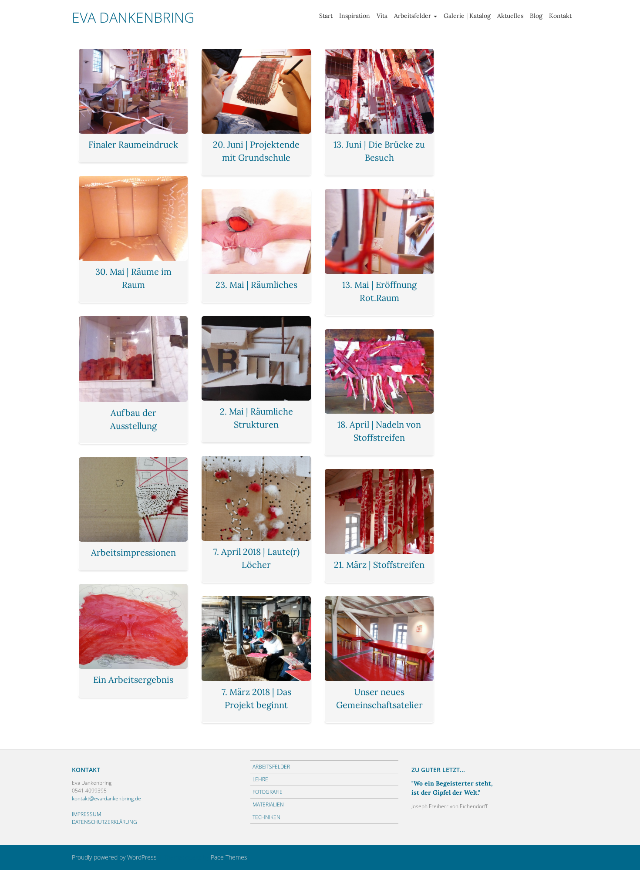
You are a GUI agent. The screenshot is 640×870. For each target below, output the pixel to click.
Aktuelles (510, 16)
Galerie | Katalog (467, 16)
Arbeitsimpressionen (133, 552)
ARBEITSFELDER (271, 766)
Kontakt (560, 16)
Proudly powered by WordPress (114, 857)
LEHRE (260, 779)
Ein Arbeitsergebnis (133, 679)
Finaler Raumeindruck (133, 144)
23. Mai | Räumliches (256, 284)
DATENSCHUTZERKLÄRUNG (104, 822)
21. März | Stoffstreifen (379, 564)
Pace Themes (229, 857)
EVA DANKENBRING (133, 17)
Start (326, 16)
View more (133, 91)
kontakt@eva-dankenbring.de (106, 798)
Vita (382, 16)
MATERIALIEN (268, 804)
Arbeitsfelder (412, 16)
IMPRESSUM (86, 814)
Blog (536, 16)
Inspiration (354, 16)
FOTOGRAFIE (268, 792)
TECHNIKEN (266, 817)
